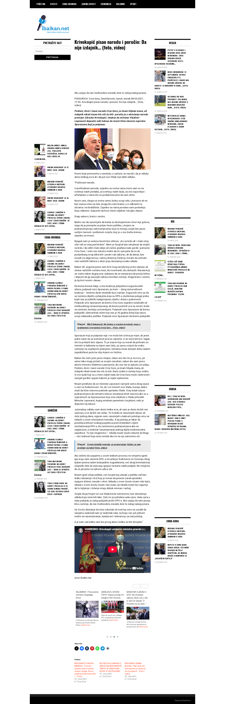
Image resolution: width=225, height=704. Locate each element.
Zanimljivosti (89, 4)
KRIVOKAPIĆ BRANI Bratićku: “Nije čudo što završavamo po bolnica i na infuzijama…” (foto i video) (135, 668)
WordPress (187, 700)
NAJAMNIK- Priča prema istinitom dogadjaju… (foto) (87, 595)
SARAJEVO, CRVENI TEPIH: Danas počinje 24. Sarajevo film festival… (112, 595)
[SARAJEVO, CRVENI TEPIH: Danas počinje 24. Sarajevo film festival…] (112, 607)
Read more (85, 625)
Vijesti (53, 4)
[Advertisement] (143, 18)
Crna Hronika (69, 4)
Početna (41, 4)
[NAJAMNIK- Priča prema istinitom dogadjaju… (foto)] (87, 609)
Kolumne (120, 4)
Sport (133, 4)
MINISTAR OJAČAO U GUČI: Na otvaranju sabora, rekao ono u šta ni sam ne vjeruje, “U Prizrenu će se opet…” (137, 598)
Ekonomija (106, 4)
